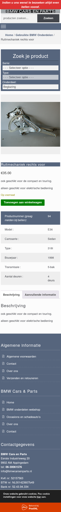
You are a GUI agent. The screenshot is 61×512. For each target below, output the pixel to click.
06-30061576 (14, 467)
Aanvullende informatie (40, 294)
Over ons (12, 371)
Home (9, 35)
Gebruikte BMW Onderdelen (34, 35)
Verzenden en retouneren (22, 378)
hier (39, 497)
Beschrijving (11, 294)
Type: (6, 73)
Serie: (6, 63)
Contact (11, 363)
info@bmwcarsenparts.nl (16, 471)
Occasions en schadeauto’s (23, 417)
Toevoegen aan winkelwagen (23, 202)
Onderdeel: (9, 82)
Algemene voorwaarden (21, 356)
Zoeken (48, 18)
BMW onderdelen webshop (23, 409)
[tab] (11, 294)
